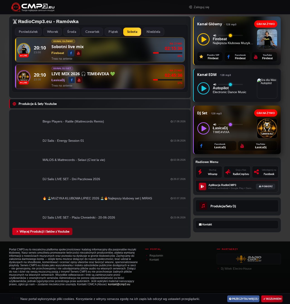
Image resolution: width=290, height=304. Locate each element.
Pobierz (267, 186)
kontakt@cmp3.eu (119, 284)
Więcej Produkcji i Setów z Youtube (44, 231)
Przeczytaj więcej (245, 298)
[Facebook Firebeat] (71, 53)
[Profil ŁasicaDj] (23, 77)
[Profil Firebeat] (23, 49)
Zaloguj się (201, 7)
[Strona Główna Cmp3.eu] (65, 7)
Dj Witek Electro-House (236, 268)
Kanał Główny (217, 23)
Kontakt (154, 259)
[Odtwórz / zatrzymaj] (203, 39)
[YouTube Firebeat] (78, 53)
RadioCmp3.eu (35, 21)
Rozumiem (273, 298)
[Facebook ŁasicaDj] (71, 80)
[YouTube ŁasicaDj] (79, 80)
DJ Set (209, 113)
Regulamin (156, 255)
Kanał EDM (214, 74)
